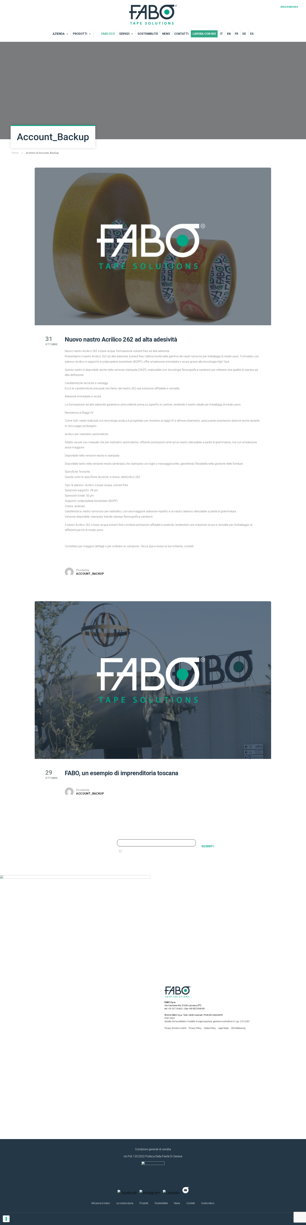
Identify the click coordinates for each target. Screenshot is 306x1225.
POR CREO (170, 1018)
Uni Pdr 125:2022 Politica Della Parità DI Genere (153, 1156)
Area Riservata (289, 7)
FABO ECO (108, 33)
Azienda (59, 33)
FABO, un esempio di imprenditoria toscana (121, 773)
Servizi (124, 33)
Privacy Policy (195, 1028)
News (166, 33)
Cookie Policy (210, 1028)
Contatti (181, 33)
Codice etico (207, 1203)
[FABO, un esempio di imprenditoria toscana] (153, 680)
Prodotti (80, 33)
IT (221, 33)
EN (229, 33)
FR (236, 33)
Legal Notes (223, 1028)
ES (252, 33)
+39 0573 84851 (175, 1008)
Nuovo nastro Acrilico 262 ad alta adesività (121, 339)
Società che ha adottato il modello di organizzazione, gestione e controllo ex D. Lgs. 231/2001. (207, 1021)
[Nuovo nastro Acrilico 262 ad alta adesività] (153, 246)
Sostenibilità (148, 33)
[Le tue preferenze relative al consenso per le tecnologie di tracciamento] (6, 1218)
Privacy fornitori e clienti (175, 1028)
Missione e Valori (101, 1203)
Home (15, 152)
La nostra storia (124, 1203)
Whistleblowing (238, 1028)
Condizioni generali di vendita (153, 1149)
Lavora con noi (204, 33)
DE (244, 33)
